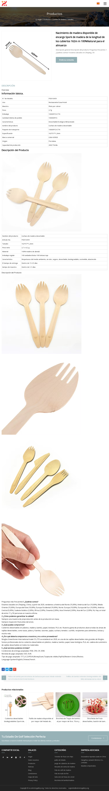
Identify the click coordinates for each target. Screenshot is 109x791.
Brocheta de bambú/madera (64, 780)
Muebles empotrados (88, 766)
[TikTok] (24, 757)
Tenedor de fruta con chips (63, 757)
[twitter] (11, 757)
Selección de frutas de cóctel (64, 777)
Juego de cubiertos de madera (64, 763)
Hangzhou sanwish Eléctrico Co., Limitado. (92, 761)
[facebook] (3, 757)
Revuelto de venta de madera (64, 767)
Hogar (39, 19)
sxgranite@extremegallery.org (78, 788)
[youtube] (16, 757)
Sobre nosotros (33, 760)
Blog (29, 770)
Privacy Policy (32, 780)
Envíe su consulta (66, 60)
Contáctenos (96, 738)
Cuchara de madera (59, 19)
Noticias (31, 767)
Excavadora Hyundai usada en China (93, 757)
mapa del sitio (33, 777)
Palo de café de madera (62, 770)
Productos (47, 19)
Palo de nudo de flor (61, 773)
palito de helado (60, 760)
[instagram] (20, 757)
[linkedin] (7, 757)
